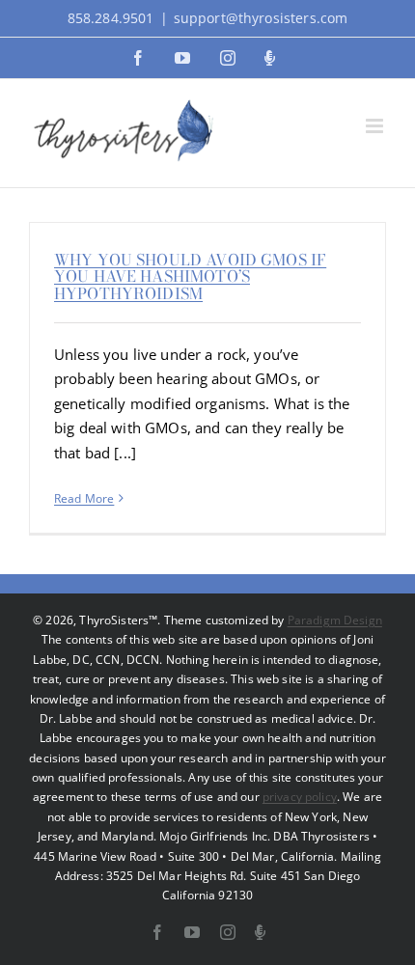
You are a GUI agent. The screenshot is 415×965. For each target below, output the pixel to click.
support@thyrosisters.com (261, 18)
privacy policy (300, 796)
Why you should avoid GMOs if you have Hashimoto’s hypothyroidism (190, 276)
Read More (84, 498)
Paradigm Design (335, 620)
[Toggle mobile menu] (376, 126)
